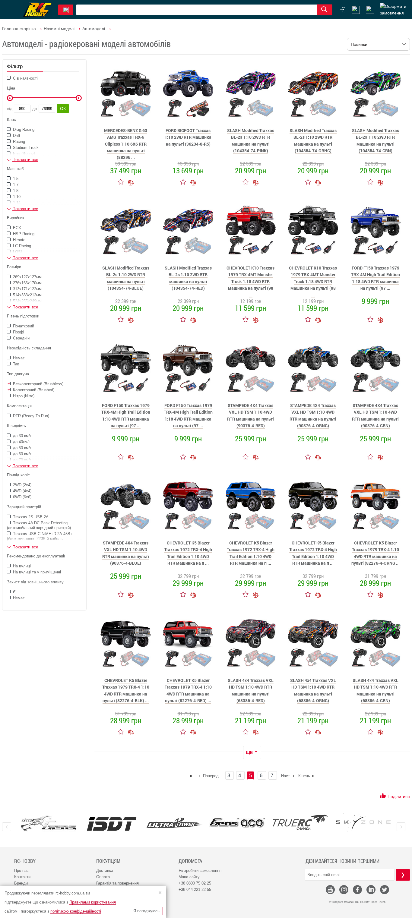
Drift (16, 135)
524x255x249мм (27, 301)
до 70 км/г (21, 460)
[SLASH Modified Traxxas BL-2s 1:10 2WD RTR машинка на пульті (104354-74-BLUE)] (125, 230)
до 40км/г (21, 442)
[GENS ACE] (237, 823)
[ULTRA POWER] (174, 823)
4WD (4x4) (21, 491)
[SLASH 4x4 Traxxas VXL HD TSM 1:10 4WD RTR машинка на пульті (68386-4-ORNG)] (313, 642)
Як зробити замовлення (200, 870)
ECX (16, 228)
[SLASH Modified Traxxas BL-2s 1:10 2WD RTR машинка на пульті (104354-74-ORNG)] (313, 92)
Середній (21, 338)
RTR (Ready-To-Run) (30, 416)
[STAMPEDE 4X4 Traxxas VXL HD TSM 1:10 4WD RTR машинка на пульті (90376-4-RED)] (250, 367)
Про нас (21, 870)
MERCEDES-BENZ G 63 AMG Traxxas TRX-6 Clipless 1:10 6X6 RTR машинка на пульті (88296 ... (125, 144)
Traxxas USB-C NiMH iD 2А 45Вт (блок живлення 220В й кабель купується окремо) (39, 539)
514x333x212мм (27, 295)
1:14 (16, 202)
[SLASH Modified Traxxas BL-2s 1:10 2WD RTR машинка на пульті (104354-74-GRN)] (375, 92)
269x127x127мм (27, 277)
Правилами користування (92, 902)
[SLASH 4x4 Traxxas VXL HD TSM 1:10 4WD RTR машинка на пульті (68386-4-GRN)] (375, 642)
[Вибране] (370, 10)
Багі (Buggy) (23, 153)
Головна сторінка (19, 28)
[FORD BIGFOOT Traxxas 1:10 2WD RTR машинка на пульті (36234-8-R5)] (188, 92)
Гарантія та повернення (117, 883)
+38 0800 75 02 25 (195, 883)
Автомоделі (93, 28)
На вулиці (21, 566)
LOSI (17, 252)
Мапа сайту (189, 877)
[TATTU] (48, 823)
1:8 (15, 190)
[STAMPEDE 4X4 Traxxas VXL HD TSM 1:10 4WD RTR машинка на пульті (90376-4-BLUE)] (125, 505)
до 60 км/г (21, 454)
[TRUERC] (300, 822)
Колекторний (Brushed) (33, 390)
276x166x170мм (27, 283)
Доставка (104, 870)
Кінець (304, 776)
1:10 (16, 196)
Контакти (22, 877)
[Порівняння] (130, 181)
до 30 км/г (21, 436)
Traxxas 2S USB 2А (30, 517)
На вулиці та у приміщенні (36, 572)
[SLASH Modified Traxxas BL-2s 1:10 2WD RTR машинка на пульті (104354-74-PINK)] (250, 92)
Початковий (23, 326)
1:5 (15, 178)
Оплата (103, 877)
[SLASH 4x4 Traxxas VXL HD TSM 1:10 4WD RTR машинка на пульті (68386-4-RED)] (250, 642)
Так (15, 364)
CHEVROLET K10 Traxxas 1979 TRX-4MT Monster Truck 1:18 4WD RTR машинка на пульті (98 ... (250, 281)
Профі (18, 332)
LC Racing (21, 246)
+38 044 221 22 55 (195, 889)
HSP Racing (23, 234)
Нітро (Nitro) (23, 396)
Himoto (18, 240)
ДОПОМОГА (190, 861)
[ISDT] (111, 823)
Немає (18, 358)
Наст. (286, 776)
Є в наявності (25, 78)
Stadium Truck (25, 147)
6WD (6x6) (21, 497)
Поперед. (211, 776)
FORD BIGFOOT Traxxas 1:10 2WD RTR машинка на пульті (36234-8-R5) (188, 137)
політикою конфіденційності (75, 911)
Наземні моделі (59, 28)
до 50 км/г (21, 448)
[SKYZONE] (363, 822)
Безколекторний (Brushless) (37, 384)
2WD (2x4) (21, 485)
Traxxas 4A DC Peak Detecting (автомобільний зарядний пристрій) (39, 525)
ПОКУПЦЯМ (108, 861)
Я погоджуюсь (146, 911)
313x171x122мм (27, 289)
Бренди (21, 883)
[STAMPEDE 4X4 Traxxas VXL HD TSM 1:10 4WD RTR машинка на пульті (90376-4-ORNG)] (313, 367)
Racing (18, 141)
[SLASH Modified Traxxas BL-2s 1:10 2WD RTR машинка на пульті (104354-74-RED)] (188, 230)
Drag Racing (23, 129)
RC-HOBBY (25, 861)
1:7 (15, 184)
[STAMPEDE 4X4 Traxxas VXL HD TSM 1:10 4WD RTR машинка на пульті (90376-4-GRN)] (375, 367)
